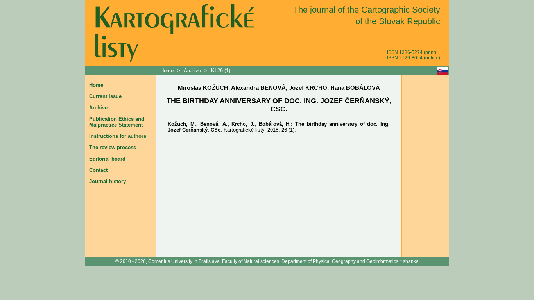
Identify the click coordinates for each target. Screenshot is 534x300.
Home (167, 70)
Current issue (105, 96)
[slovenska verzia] (442, 71)
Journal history (107, 181)
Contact (98, 170)
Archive (192, 70)
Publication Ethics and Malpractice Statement (116, 122)
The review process (112, 147)
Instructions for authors (117, 136)
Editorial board (107, 159)
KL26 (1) (220, 70)
